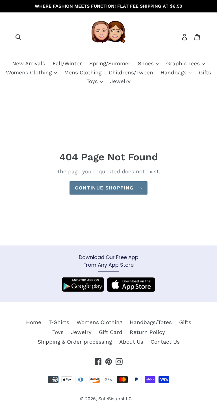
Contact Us (165, 342)
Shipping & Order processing (75, 342)
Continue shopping (104, 188)
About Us (131, 342)
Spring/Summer (110, 63)
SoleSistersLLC (115, 398)
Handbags (174, 72)
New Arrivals (28, 63)
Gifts (205, 72)
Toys (92, 81)
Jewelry (120, 81)
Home (33, 322)
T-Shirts (59, 322)
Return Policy (147, 332)
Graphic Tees (183, 63)
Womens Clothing (29, 72)
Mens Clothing (82, 72)
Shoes (146, 63)
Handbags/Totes (151, 322)
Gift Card (110, 332)
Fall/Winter (67, 63)
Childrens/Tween (131, 72)
